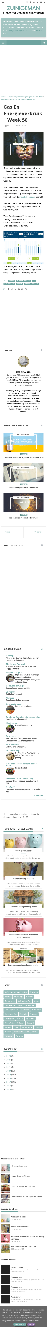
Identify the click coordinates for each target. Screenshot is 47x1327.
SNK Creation (18, 1267)
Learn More (20, 1324)
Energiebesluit (21, 768)
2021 (8, 1067)
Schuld (24, 992)
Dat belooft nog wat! (14, 694)
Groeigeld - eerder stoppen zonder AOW (21, 765)
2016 (8, 1086)
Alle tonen (39, 796)
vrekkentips (9, 1036)
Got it (31, 1324)
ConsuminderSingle (15, 686)
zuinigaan (19, 1036)
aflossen (8, 996)
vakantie (8, 1032)
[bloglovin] (41, 2)
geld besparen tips (12, 1010)
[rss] (44, 2)
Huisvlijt (9, 656)
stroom (19, 284)
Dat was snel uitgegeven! (16, 747)
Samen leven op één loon (23, 879)
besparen (29, 996)
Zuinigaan (10, 692)
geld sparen (36, 1010)
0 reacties (27, 126)
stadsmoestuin (27, 1027)
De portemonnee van (12, 992)
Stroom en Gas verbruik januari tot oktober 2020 (24, 457)
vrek (27, 1032)
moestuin (20, 1018)
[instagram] (27, 2)
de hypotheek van (24, 1001)
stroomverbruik (31, 284)
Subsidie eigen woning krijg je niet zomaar (27, 1196)
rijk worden (30, 1018)
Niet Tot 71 (11, 787)
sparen (16, 1027)
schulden (20, 1023)
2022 (8, 1063)
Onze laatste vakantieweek (16, 719)
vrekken (34, 1032)
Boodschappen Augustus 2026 (18, 688)
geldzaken (33, 1014)
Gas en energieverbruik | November (23, 518)
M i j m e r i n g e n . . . (15, 673)
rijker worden (9, 1023)
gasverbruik (9, 284)
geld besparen (30, 1005)
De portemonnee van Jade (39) (23, 1186)
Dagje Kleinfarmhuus (23, 725)
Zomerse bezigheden (23, 706)
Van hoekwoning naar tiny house (23, 907)
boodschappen (10, 1001)
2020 (8, 1071)
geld (20, 1005)
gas (34, 281)
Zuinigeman (23, 8)
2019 (8, 1075)
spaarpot (8, 1027)
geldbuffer (23, 1014)
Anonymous (17, 1277)
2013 (8, 1089)
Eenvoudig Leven (14, 704)
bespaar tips (18, 996)
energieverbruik (23, 281)
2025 (8, 1060)
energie (11, 281)
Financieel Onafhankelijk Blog (19, 779)
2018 (8, 1078)
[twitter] (37, 2)
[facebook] (30, 2)
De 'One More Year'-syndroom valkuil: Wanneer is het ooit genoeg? (27, 755)
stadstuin (38, 1027)
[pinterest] (34, 2)
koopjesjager (9, 1018)
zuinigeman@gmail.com (18, 30)
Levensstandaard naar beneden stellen (23, 965)
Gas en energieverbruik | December (23, 487)
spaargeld (30, 1023)
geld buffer (25, 1010)
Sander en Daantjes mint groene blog (23, 717)
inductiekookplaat (27, 197)
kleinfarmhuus (12, 723)
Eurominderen (12, 745)
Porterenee (11, 736)
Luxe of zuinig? (13, 751)
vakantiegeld (18, 1032)
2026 (8, 1056)
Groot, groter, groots (23, 851)
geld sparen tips (11, 1014)
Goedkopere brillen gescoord (17, 700)
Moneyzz (10, 698)
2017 (8, 1082)
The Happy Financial (15, 664)
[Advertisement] (23, 71)
